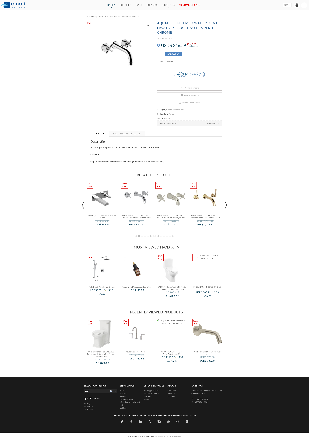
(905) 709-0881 (201, 399)
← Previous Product (167, 124)
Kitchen (126, 5)
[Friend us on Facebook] (131, 421)
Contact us (172, 390)
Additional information (127, 134)
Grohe (210, 366)
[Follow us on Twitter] (122, 421)
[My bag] (297, 5)
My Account (89, 409)
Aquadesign (175, 366)
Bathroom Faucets (112, 16)
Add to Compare (192, 88)
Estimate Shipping (191, 95)
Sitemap (147, 399)
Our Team (171, 396)
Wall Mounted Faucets (131, 16)
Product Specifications (191, 102)
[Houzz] (150, 421)
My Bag (87, 403)
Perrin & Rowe (140, 229)
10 (164, 236)
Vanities (123, 396)
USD (286, 5)
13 (173, 236)
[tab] (98, 134)
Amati (89, 16)
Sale (140, 5)
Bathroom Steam (126, 399)
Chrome (167, 118)
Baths (111, 5)
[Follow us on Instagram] (177, 421)
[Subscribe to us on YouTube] (168, 421)
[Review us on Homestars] (159, 421)
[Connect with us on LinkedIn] (140, 421)
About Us (168, 5)
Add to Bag (173, 54)
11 (167, 236)
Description (98, 134)
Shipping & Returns (151, 393)
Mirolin (210, 301)
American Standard (105, 368)
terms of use (176, 436)
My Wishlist (89, 406)
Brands (152, 5)
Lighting (123, 408)
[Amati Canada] (13, 5)
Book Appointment (151, 390)
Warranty (147, 396)
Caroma (175, 301)
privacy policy (164, 436)
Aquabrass (140, 295)
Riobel (105, 229)
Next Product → (214, 124)
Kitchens (123, 393)
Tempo (171, 114)
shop (95, 16)
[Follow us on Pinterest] (187, 421)
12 (170, 236)
